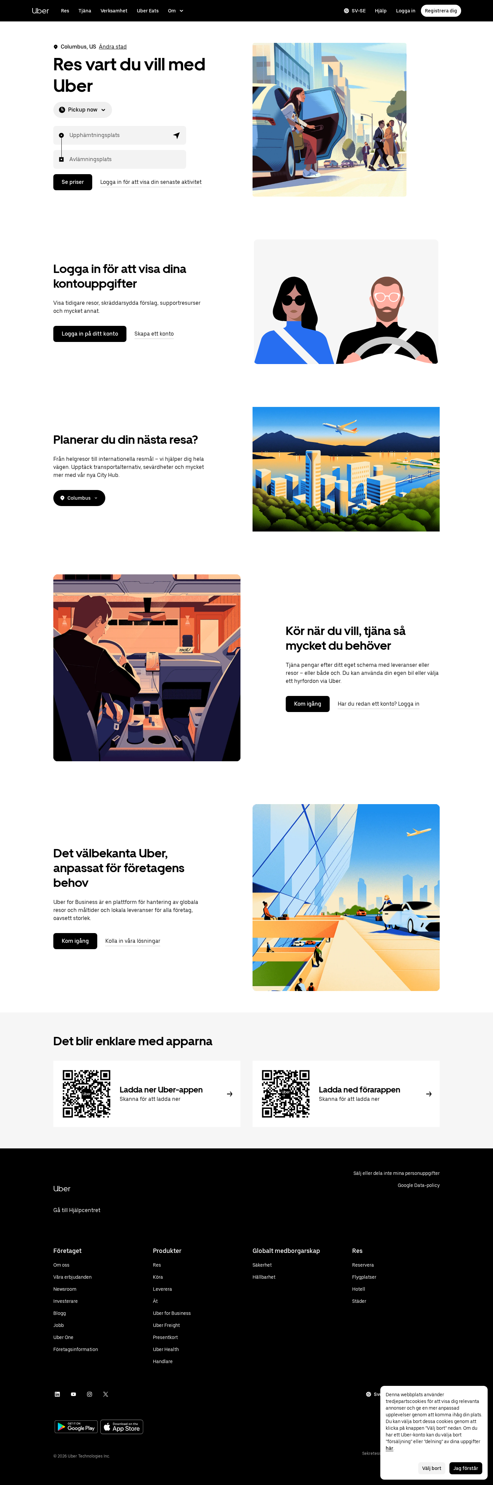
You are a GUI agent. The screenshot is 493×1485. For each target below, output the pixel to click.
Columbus (79, 498)
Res (65, 10)
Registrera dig (441, 10)
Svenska (383, 1394)
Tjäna (84, 10)
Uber (40, 10)
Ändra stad (113, 47)
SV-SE (359, 10)
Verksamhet (114, 10)
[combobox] (69, 135)
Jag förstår (465, 1468)
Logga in (406, 10)
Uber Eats (148, 10)
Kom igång (307, 704)
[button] (177, 135)
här (389, 1448)
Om (172, 10)
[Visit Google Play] (76, 1427)
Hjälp (381, 10)
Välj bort (431, 1468)
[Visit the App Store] (121, 1427)
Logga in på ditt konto (90, 334)
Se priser (73, 182)
